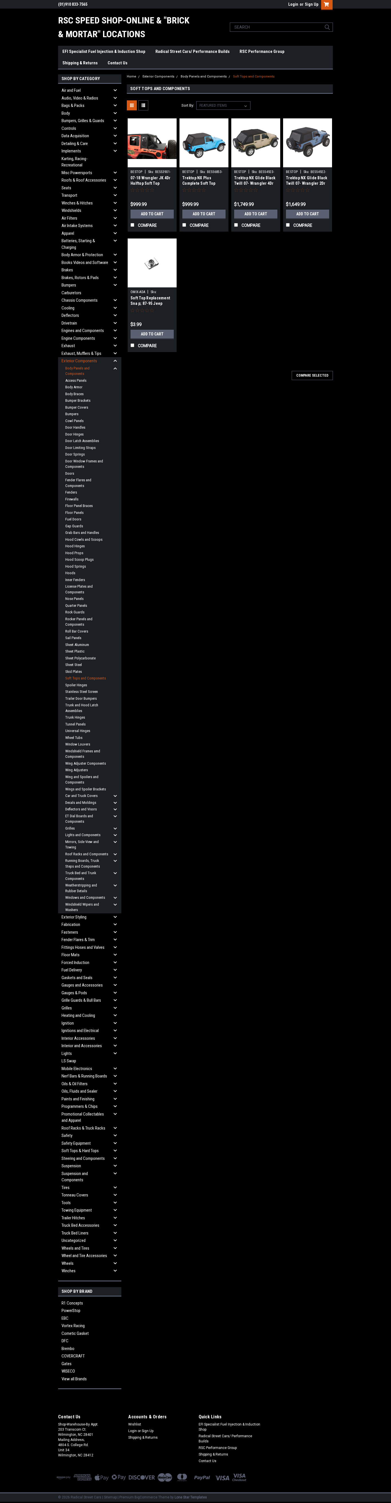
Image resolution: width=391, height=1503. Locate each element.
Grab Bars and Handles (82, 532)
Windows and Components (85, 897)
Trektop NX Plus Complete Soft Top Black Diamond (198, 183)
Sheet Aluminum (77, 645)
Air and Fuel (71, 90)
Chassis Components (80, 300)
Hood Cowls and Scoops (83, 539)
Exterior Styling (74, 917)
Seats (66, 187)
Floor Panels (74, 512)
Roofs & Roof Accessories (84, 180)
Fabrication (71, 924)
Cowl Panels (74, 421)
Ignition (68, 1023)
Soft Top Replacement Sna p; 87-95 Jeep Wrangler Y (150, 303)
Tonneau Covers (75, 1195)
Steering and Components (83, 1158)
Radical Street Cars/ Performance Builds (192, 51)
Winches (69, 1270)
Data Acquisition (75, 135)
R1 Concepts (72, 1303)
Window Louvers (77, 744)
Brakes (67, 270)
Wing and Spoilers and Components (81, 780)
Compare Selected (312, 375)
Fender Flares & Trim (78, 939)
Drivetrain (69, 323)
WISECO (68, 1371)
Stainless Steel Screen (81, 691)
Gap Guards (74, 526)
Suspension (71, 1165)
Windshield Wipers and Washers (82, 907)
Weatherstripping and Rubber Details (81, 888)
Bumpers (69, 285)
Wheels (68, 1263)
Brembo (68, 1348)
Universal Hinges (77, 731)
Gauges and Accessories (82, 985)
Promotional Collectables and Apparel (83, 1117)
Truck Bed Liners (75, 1233)
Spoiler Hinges (76, 685)
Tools (66, 1202)
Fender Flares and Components (78, 483)
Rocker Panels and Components (78, 622)
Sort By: (187, 105)
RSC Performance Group (262, 51)
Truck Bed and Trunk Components (80, 876)
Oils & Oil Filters (75, 1083)
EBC (65, 1318)
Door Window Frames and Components (84, 464)
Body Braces (74, 394)
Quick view (152, 163)
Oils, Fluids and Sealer (79, 1091)
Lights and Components (82, 835)
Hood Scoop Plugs (79, 559)
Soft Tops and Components (85, 678)
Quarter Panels (76, 605)
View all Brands (74, 1378)
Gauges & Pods (74, 992)
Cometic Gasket (75, 1333)
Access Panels (75, 380)
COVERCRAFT (73, 1356)
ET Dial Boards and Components (79, 819)
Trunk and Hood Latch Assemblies (81, 708)
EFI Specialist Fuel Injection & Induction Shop (103, 51)
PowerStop (71, 1310)
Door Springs (75, 454)
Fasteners (70, 932)
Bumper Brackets (77, 400)
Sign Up (311, 4)
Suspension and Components (75, 1177)
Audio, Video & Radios (80, 98)
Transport (69, 195)
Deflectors (70, 315)
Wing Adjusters (76, 770)
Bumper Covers (76, 407)
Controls (69, 128)
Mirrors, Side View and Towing (82, 845)
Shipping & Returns (80, 62)
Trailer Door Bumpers (81, 698)
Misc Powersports (77, 172)
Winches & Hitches (77, 203)
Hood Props (74, 553)
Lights (67, 1053)
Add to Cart (152, 214)
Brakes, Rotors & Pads (80, 277)
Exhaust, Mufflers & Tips (81, 353)
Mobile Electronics (77, 1068)
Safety (67, 1135)
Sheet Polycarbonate (80, 658)
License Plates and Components (79, 589)
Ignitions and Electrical (80, 1030)
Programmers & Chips (80, 1106)
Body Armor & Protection (82, 254)
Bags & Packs (73, 105)
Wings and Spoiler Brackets (85, 789)
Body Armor (73, 387)
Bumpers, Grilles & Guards (83, 120)
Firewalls (71, 499)
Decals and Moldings (80, 802)
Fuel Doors (73, 519)
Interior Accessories (78, 1038)
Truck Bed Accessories (80, 1225)
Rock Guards (74, 612)
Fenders (71, 492)
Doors (69, 473)
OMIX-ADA (138, 292)
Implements (71, 151)
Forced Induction (75, 962)
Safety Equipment (76, 1143)
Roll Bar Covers (76, 631)
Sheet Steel (73, 665)
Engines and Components (83, 330)
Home (131, 76)
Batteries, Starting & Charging (78, 244)
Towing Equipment (77, 1210)
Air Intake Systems (77, 225)
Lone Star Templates (191, 1497)
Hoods (70, 573)
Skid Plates (73, 671)
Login (293, 4)
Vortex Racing (73, 1325)
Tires (66, 1187)
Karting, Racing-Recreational (75, 162)
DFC (65, 1340)
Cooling (68, 308)
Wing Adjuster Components (85, 763)
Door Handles (75, 427)
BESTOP (137, 172)
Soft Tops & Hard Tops (80, 1150)
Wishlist (134, 1424)
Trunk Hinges (75, 717)
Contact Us (117, 62)
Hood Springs (75, 566)
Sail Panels (73, 638)
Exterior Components (79, 360)
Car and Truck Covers (81, 796)
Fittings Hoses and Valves (83, 947)
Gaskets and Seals (77, 977)
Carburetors (71, 292)
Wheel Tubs (73, 737)
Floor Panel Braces (79, 506)
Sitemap (110, 1497)
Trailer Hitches (73, 1217)
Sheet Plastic (74, 651)
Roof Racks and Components (86, 854)
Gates (67, 1363)
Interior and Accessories (82, 1045)
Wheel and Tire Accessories (84, 1255)
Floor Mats (71, 954)
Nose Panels (74, 599)
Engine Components (78, 338)
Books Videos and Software (85, 262)
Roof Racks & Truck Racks (83, 1128)
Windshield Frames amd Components (82, 754)
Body (66, 113)
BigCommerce (146, 1497)
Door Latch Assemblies (82, 441)
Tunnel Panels (75, 724)
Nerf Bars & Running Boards (84, 1076)
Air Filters (69, 218)
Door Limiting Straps (80, 448)
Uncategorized (74, 1240)
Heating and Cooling (78, 1015)
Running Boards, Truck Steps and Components (82, 863)
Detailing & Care (75, 143)
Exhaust (68, 345)
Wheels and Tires (75, 1248)
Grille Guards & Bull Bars (81, 1000)
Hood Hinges (75, 546)
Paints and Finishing (78, 1099)
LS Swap (69, 1060)
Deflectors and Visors (81, 809)
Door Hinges (74, 434)
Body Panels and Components (77, 371)
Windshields (71, 210)
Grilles (70, 828)
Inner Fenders (75, 580)
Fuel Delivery (72, 970)
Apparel (68, 233)
